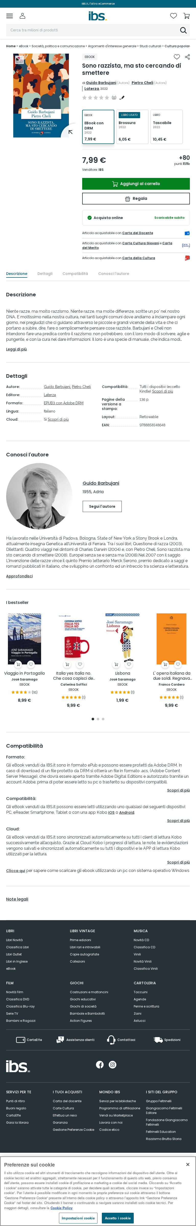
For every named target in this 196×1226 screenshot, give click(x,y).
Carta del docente (67, 1101)
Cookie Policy (61, 1207)
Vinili (137, 954)
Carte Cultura (63, 1108)
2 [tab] (98, 719)
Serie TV (12, 1013)
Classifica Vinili (146, 968)
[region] (98, 1191)
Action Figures (81, 1020)
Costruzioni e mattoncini (89, 992)
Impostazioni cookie (78, 1218)
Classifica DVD (17, 999)
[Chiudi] (187, 1164)
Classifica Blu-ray (20, 1006)
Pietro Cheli (142, 82)
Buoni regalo (16, 1108)
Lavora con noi (110, 1122)
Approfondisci (19, 576)
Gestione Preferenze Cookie (73, 1129)
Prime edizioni (80, 940)
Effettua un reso (65, 1115)
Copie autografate (84, 954)
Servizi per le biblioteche (117, 1101)
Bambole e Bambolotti (87, 1013)
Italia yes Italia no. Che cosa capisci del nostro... (73, 676)
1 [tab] (41, 134)
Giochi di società (83, 1006)
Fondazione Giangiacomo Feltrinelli (167, 1122)
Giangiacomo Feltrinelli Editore (164, 1110)
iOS (111, 812)
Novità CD (141, 940)
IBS (101, 169)
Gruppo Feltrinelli (159, 1101)
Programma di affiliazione (119, 1108)
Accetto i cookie (118, 1218)
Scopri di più (58, 419)
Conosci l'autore (113, 273)
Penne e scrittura (146, 1006)
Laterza (91, 88)
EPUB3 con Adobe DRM (63, 403)
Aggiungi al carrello (139, 183)
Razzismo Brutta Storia (163, 1139)
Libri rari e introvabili (85, 947)
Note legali (17, 899)
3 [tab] (103, 719)
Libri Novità (14, 940)
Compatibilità (75, 273)
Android (126, 812)
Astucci (139, 1020)
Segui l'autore (102, 506)
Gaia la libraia (17, 1122)
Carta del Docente (137, 233)
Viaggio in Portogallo (24, 673)
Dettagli (45, 273)
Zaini (137, 1013)
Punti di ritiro (15, 1101)
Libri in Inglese (17, 961)
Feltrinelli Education (161, 1132)
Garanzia (60, 1122)
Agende (140, 999)
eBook (11, 968)
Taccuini (141, 992)
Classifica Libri (17, 947)
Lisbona (122, 673)
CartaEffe (13, 1115)
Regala (139, 198)
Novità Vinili (143, 961)
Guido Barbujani (101, 82)
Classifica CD (144, 947)
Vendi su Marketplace (116, 1115)
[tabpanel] (41, 96)
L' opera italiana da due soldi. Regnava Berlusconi (171, 676)
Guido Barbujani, (57, 387)
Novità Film (14, 992)
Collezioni (77, 961)
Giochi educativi (83, 999)
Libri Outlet (14, 954)
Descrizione (16, 273)
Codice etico (109, 1129)
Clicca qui (15, 870)
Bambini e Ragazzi (20, 1020)
